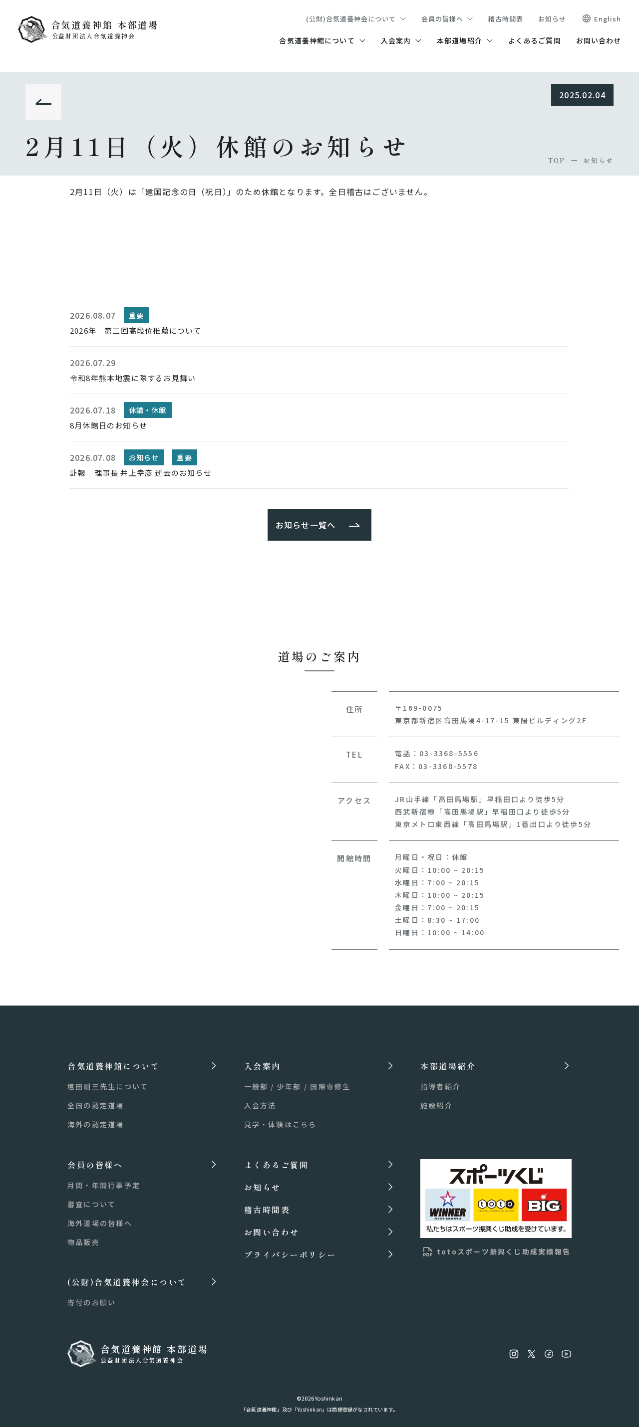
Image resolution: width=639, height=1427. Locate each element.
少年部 (289, 1086)
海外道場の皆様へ (99, 1223)
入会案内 (396, 40)
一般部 (256, 1086)
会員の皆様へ (442, 18)
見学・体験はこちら (280, 1124)
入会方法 (260, 1105)
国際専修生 (330, 1086)
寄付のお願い (91, 1302)
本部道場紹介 (459, 40)
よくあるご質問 (534, 40)
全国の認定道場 (95, 1105)
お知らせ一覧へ (305, 525)
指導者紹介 (440, 1086)
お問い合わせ (599, 40)
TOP (556, 160)
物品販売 (83, 1242)
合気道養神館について (316, 40)
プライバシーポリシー (290, 1254)
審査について (91, 1204)
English (607, 18)
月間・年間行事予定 (103, 1185)
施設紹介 (436, 1105)
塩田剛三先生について (107, 1086)
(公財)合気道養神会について (351, 18)
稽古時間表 (505, 18)
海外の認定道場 (95, 1124)
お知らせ (552, 18)
